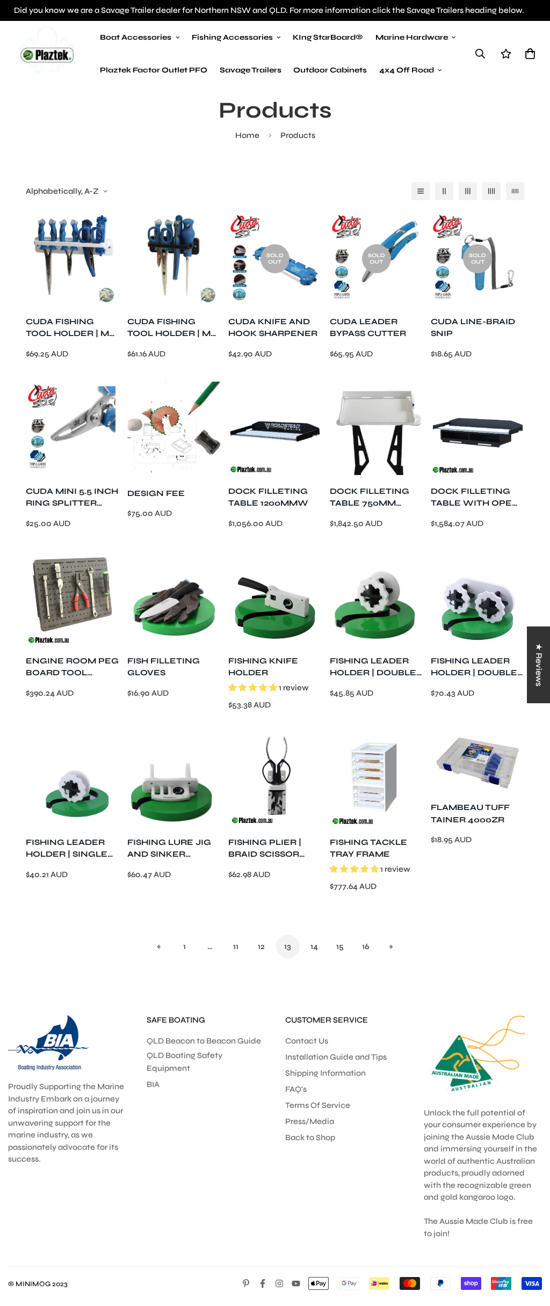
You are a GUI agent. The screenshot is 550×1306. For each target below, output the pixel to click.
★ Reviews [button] (539, 665)
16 (365, 946)
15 (340, 946)
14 (314, 946)
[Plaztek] (47, 53)
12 (261, 946)
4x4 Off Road (406, 70)
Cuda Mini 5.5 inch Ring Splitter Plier (72, 497)
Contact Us (306, 1041)
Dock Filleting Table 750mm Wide (369, 497)
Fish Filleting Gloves (163, 667)
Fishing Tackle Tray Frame (368, 848)
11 (235, 946)
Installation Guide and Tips (336, 1057)
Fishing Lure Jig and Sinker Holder (169, 848)
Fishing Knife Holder (263, 667)
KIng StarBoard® (328, 37)
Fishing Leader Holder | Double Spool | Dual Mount (474, 667)
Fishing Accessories (232, 37)
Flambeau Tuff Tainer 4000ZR (470, 813)
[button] (528, 53)
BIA (153, 1084)
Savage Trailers (250, 70)
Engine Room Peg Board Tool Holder (72, 667)
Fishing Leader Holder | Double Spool (373, 667)
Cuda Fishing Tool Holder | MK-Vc (173, 328)
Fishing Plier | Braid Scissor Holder (264, 848)
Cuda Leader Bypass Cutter (368, 328)
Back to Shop (310, 1137)
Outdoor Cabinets (330, 70)
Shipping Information (325, 1073)
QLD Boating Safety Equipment (184, 1061)
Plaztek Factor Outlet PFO (153, 70)
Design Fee (156, 493)
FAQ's (296, 1089)
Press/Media (309, 1121)
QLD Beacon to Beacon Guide (204, 1041)
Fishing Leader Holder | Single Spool (66, 848)
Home (247, 135)
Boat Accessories (135, 37)
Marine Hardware (411, 37)
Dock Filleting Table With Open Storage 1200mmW (475, 497)
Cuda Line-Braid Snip (473, 328)
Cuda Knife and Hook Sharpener (272, 328)
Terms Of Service (317, 1105)
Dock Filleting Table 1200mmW (268, 497)
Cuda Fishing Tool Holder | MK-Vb (72, 328)
